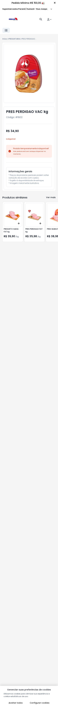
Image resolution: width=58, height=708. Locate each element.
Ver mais (51, 197)
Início (4, 39)
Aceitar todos (16, 702)
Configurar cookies (39, 702)
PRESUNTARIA (14, 39)
